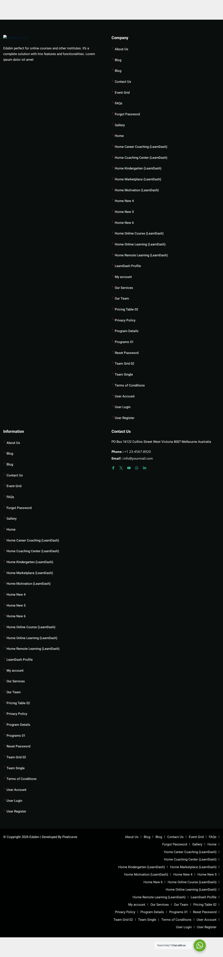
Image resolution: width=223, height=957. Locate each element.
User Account (125, 396)
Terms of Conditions (130, 385)
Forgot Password (127, 114)
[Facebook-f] (113, 468)
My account (123, 276)
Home (119, 135)
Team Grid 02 (124, 363)
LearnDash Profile (128, 266)
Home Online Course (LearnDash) (139, 233)
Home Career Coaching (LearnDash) (141, 146)
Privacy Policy (125, 320)
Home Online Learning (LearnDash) (140, 244)
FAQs (118, 103)
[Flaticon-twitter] (121, 468)
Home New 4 (124, 200)
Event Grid (122, 92)
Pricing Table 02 (126, 309)
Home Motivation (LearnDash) (137, 190)
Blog (118, 60)
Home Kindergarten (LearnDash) (138, 168)
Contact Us (123, 81)
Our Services (124, 287)
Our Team (122, 298)
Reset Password (127, 352)
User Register (124, 418)
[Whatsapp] (137, 468)
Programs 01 (124, 342)
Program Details (127, 331)
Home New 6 (124, 222)
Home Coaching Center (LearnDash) (141, 157)
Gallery (120, 125)
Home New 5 (124, 211)
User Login (122, 407)
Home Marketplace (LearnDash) (138, 179)
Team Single (124, 374)
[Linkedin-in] (144, 468)
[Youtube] (129, 468)
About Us (121, 49)
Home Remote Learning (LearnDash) (141, 255)
